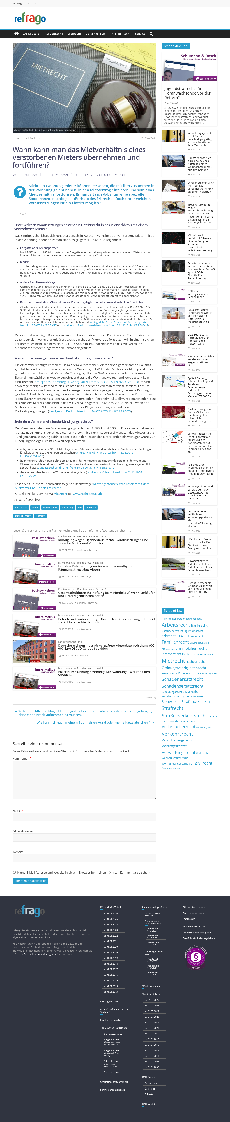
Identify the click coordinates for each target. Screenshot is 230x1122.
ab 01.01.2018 (111, 963)
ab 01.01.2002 (152, 1067)
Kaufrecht (189, 654)
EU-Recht (181, 636)
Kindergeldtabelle (109, 1001)
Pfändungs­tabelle (151, 994)
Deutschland (151, 1083)
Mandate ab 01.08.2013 (152, 936)
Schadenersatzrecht (182, 679)
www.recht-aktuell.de (88, 494)
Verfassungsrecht (204, 727)
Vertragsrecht (174, 745)
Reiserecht (186, 673)
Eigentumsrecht (193, 631)
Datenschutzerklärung (195, 913)
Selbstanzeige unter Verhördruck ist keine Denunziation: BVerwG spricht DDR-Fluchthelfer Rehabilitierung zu (201, 270)
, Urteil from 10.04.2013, (76, 467)
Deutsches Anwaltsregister (197, 932)
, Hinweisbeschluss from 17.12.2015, (105, 325)
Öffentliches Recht (171, 768)
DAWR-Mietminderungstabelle (199, 938)
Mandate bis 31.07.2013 (153, 943)
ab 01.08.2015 (111, 980)
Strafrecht (172, 708)
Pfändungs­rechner (151, 986)
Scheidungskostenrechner (114, 1081)
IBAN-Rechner (149, 1077)
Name (18, 811)
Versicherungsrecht (177, 740)
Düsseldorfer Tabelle (111, 907)
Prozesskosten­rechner (152, 914)
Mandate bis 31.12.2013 (153, 973)
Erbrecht (169, 635)
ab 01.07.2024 (152, 1011)
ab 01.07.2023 (152, 1016)
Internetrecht (121, 33)
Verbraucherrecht (179, 726)
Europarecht (195, 636)
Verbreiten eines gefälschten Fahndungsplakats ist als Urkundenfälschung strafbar (200, 519)
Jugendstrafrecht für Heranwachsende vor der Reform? (187, 93)
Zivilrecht (203, 763)
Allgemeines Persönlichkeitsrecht (182, 618)
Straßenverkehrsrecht (184, 715)
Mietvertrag (67, 507)
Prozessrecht (169, 673)
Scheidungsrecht (172, 692)
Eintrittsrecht (21, 507)
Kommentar (22, 758)
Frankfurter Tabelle (110, 1020)
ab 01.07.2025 (152, 1005)
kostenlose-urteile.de (194, 926)
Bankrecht (199, 625)
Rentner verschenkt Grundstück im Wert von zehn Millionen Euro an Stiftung (200, 587)
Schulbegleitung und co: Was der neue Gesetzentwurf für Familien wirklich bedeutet (200, 492)
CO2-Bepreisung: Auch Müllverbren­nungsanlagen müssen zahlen (199, 339)
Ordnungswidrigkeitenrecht (184, 667)
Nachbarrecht (195, 661)
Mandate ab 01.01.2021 (152, 929)
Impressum (189, 918)
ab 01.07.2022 (152, 1022)
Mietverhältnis (50, 507)
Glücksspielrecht (169, 649)
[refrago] (16, 33)
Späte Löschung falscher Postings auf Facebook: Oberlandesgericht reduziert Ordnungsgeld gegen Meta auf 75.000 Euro (200, 387)
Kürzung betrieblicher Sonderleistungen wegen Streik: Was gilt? (201, 361)
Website (18, 852)
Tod (80, 507)
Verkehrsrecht (96, 33)
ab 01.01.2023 (111, 930)
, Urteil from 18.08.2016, (77, 454)
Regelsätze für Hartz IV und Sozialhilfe (114, 1011)
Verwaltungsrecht (178, 752)
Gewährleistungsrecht (200, 643)
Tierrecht (212, 716)
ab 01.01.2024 (111, 924)
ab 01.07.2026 (152, 999)
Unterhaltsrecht (170, 721)
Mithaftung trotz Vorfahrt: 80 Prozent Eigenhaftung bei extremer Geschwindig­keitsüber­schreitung (200, 243)
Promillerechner (112, 1072)
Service (140, 33)
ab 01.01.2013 (111, 991)
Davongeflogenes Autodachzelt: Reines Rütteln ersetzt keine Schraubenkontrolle (200, 565)
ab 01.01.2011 (152, 1055)
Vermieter (91, 507)
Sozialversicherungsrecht (177, 696)
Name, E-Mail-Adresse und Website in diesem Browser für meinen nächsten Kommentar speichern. (84, 872)
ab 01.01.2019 (111, 958)
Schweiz (149, 1094)
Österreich (150, 1088)
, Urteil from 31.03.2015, (86, 382)
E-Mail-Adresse (24, 831)
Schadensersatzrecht (183, 686)
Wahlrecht (202, 753)
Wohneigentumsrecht (175, 758)
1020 (153, 697)
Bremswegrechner (113, 1033)
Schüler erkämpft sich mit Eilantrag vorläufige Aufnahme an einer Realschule (201, 187)
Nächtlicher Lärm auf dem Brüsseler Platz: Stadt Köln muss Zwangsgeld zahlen (200, 544)
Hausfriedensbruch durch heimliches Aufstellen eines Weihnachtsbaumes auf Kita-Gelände (200, 164)
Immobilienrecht (23, 515)
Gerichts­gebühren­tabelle (154, 952)
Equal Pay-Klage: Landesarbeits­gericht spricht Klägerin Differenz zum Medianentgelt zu (200, 316)
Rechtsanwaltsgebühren (154, 907)
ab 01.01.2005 (152, 1061)
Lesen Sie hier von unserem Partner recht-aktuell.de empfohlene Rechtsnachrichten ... (72, 530)
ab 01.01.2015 (111, 986)
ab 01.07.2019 (111, 952)
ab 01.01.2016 (111, 974)
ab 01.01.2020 (111, 946)
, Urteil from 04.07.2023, (90, 411)
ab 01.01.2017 (111, 969)
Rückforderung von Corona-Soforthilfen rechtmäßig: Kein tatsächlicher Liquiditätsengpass (199, 415)
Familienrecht (53, 33)
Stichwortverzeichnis (194, 907)
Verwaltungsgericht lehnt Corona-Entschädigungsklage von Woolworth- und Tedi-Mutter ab (200, 139)
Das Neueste (31, 33)
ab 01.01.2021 (111, 941)
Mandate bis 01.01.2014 (153, 966)
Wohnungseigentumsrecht (178, 763)
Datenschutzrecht (172, 631)
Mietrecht (74, 33)
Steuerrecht (171, 701)
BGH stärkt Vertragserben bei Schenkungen (199, 294)
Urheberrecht (187, 721)
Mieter (35, 507)
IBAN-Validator (149, 1104)
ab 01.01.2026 (111, 913)
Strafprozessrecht (196, 701)
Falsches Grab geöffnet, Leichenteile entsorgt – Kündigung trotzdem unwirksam (201, 469)
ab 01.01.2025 (111, 918)
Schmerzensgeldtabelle (112, 1089)
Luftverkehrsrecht (205, 654)
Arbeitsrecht (176, 624)
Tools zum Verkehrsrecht (113, 1027)
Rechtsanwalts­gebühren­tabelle (153, 922)
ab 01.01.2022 (111, 935)
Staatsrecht (199, 696)
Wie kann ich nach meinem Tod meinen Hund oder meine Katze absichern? (96, 722)
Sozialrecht (190, 692)
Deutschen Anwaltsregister (40, 954)
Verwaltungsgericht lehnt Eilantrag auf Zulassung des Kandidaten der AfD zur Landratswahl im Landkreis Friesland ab (200, 443)
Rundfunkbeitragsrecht (205, 673)
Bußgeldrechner (112, 1042)
